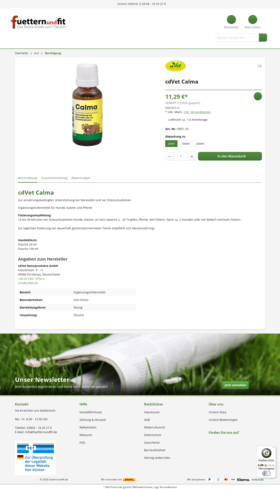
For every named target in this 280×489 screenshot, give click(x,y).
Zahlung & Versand (93, 420)
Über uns (216, 404)
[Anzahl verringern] (169, 156)
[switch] (266, 473)
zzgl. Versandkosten (197, 112)
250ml (200, 144)
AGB (147, 420)
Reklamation (88, 427)
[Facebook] (210, 440)
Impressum (152, 412)
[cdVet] (175, 66)
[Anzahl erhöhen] (192, 156)
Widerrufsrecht (154, 427)
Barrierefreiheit (154, 450)
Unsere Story (217, 412)
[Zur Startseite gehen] (38, 22)
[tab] (27, 178)
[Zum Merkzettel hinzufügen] (258, 96)
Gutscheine (152, 442)
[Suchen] (263, 37)
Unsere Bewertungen (223, 420)
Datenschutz (152, 435)
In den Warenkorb (231, 156)
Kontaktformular (91, 412)
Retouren (86, 435)
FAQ (82, 442)
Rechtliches (153, 404)
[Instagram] (214, 440)
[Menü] (15, 38)
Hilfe (83, 404)
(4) (259, 66)
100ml (185, 144)
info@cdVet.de (28, 283)
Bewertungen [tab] (81, 178)
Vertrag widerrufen (157, 458)
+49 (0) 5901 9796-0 (31, 279)
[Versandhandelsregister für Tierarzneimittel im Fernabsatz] (35, 457)
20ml (171, 144)
